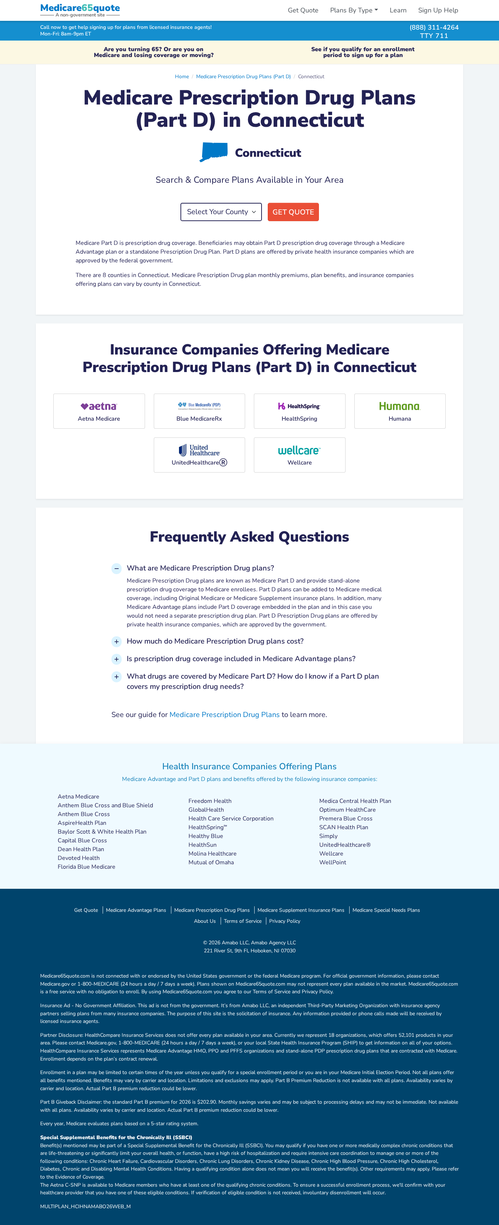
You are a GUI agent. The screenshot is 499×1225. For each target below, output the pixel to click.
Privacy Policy (284, 921)
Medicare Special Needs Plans (386, 910)
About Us (205, 921)
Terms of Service (243, 921)
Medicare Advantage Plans (136, 910)
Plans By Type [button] (351, 10)
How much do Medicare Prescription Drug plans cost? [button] (215, 641)
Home (182, 76)
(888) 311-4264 (434, 27)
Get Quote (303, 10)
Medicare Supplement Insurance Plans (301, 910)
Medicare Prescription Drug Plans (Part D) (243, 76)
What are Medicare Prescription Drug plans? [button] (200, 568)
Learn (398, 10)
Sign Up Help (438, 10)
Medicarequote (80, 7)
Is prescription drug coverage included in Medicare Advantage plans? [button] (241, 659)
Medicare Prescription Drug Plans (224, 715)
